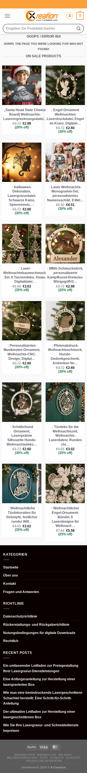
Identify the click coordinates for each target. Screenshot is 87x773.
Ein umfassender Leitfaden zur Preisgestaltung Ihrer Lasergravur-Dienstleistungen (40, 668)
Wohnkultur (46, 754)
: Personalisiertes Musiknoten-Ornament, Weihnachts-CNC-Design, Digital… (22, 352)
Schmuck (57, 757)
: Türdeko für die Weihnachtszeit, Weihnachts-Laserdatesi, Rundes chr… (65, 435)
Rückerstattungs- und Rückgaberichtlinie (36, 624)
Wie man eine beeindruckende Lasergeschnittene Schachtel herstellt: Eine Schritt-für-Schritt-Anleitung (42, 698)
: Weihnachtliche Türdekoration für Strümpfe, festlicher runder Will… (21, 514)
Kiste (44, 757)
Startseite (10, 567)
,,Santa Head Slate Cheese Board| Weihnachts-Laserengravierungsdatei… (25, 114)
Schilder (73, 757)
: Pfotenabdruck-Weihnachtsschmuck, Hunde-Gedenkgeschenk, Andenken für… (65, 354)
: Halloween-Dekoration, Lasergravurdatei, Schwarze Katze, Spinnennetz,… (22, 195)
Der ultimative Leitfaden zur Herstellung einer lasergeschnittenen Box (39, 714)
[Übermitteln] (79, 28)
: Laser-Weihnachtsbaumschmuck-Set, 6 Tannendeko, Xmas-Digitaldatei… (25, 275)
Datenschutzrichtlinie (20, 616)
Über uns (10, 575)
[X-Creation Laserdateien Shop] (41, 15)
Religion (65, 754)
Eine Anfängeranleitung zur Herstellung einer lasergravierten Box (39, 681)
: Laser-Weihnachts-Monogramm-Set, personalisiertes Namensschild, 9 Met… (65, 193)
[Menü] (7, 16)
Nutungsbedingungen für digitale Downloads (39, 633)
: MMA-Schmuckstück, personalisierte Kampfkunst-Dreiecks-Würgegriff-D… (65, 275)
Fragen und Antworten (21, 592)
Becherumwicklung (22, 757)
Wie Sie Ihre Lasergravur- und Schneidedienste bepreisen (41, 727)
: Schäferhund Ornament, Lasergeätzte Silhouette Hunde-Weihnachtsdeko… (22, 435)
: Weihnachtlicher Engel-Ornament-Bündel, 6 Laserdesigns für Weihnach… (65, 517)
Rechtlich (10, 641)
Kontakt (9, 583)
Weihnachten (24, 754)
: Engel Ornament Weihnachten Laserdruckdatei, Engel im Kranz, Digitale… (65, 116)
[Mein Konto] (69, 15)
